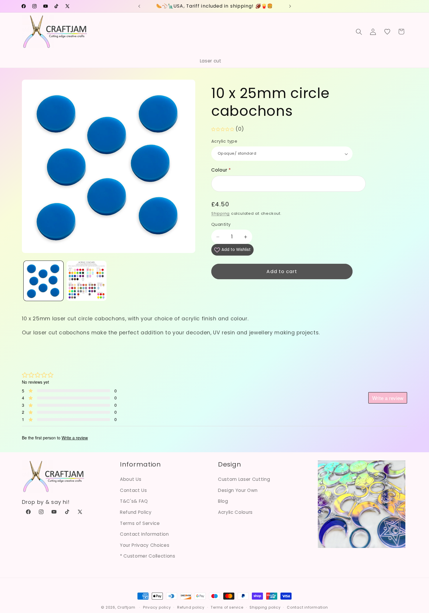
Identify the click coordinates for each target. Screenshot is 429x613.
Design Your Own (238, 490)
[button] (359, 32)
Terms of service (227, 607)
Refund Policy (136, 512)
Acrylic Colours (235, 512)
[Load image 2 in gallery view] (87, 281)
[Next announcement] (290, 6)
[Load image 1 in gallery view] (44, 281)
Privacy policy (157, 607)
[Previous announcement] (139, 6)
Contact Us (133, 490)
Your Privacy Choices (144, 545)
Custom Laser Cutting (244, 479)
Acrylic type (224, 141)
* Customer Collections (147, 556)
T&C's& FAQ (134, 501)
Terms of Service (140, 523)
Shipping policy (265, 607)
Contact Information (144, 534)
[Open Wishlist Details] (387, 32)
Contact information (307, 607)
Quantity (221, 225)
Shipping (220, 213)
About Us (130, 479)
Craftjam (126, 607)
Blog (223, 501)
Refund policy (191, 607)
